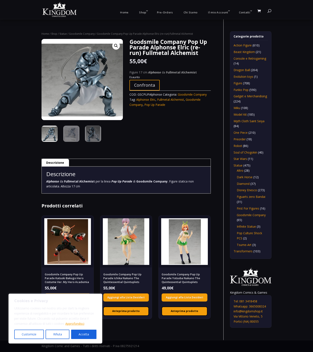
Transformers (243, 251)
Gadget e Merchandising (250, 96)
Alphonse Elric (145, 100)
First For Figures (248, 208)
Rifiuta (57, 334)
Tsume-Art (244, 245)
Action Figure (243, 45)
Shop (142, 12)
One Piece (241, 133)
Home (124, 12)
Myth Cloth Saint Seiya (249, 121)
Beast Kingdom (244, 52)
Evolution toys (243, 77)
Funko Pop (241, 90)
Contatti (244, 12)
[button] (116, 46)
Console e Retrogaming (250, 58)
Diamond (243, 184)
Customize (29, 334)
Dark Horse (245, 177)
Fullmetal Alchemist (170, 100)
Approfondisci (74, 324)
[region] (55, 318)
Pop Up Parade (154, 105)
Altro (240, 170)
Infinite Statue (246, 226)
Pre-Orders (165, 12)
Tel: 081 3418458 (245, 301)
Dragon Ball (242, 70)
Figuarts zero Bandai (251, 197)
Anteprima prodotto (126, 311)
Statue (63, 34)
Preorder (240, 139)
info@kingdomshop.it (248, 311)
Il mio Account (218, 12)
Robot (238, 146)
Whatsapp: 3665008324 (250, 306)
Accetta (84, 334)
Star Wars (240, 159)
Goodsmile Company (82, 34)
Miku (237, 108)
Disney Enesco (247, 190)
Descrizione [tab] (55, 163)
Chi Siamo (191, 12)
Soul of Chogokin (245, 152)
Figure (238, 83)
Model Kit (240, 114)
